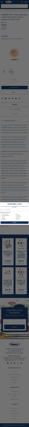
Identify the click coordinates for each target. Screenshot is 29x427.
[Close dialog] (28, 203)
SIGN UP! (14, 222)
